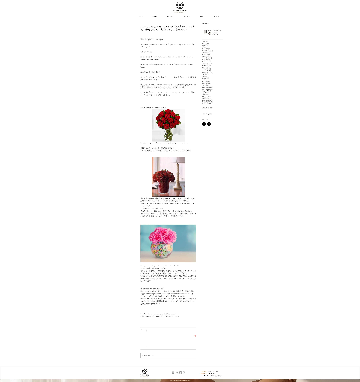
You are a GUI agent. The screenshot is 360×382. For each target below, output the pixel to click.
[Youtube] (176, 372)
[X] (184, 372)
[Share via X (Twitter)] (146, 330)
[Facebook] (180, 372)
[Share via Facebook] (141, 330)
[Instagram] (173, 372)
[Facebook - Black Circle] (204, 124)
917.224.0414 (212, 373)
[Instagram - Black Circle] (209, 124)
